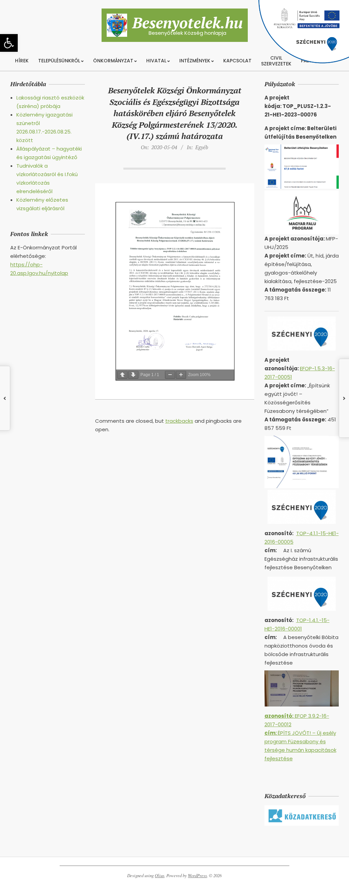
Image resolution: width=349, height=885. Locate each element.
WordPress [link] (197, 875)
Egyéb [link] (201, 147)
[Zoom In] (181, 375)
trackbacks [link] (179, 420)
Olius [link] (159, 875)
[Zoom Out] (170, 375)
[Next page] (133, 375)
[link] (9, 43)
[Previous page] (122, 375)
